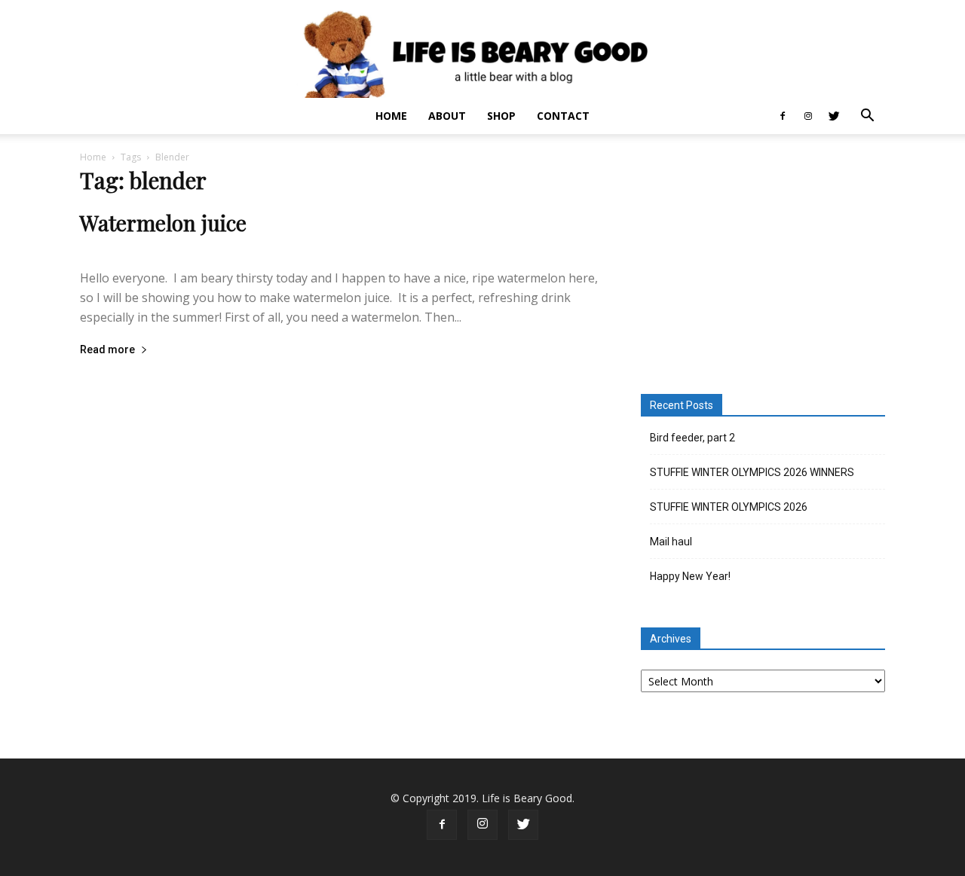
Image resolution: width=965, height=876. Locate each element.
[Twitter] (834, 116)
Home (391, 115)
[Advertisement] (763, 266)
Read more (107, 350)
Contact (563, 115)
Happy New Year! (690, 576)
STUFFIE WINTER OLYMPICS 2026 (728, 507)
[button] (867, 117)
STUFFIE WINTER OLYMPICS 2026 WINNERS (752, 472)
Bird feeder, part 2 (692, 438)
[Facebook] (782, 116)
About (447, 115)
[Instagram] (808, 116)
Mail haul (671, 542)
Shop (501, 115)
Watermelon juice (163, 223)
